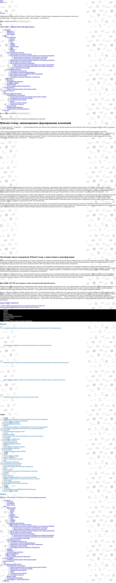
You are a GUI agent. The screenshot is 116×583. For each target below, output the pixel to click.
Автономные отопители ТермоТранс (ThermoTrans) (25, 77)
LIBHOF (12, 45)
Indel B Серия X (8, 469)
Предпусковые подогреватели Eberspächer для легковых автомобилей (34, 64)
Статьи (5, 311)
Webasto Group (17, 187)
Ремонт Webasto (11, 84)
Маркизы (9, 78)
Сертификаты (11, 32)
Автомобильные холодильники (16, 95)
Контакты (6, 110)
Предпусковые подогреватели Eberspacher (22, 63)
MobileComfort (14, 46)
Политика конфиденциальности (12, 316)
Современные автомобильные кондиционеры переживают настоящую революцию (27, 345)
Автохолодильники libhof (10, 490)
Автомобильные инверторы (15, 81)
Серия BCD (6, 437)
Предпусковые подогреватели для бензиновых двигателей (31, 57)
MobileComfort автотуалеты (11, 462)
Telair (11, 48)
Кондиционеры (11, 37)
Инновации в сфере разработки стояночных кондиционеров (20, 397)
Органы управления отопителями (20, 67)
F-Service (2, 13)
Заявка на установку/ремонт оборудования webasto (21, 89)
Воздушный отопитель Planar (18, 75)
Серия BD (6, 430)
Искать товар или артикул (7, 21)
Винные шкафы (11, 105)
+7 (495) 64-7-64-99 (14, 27)
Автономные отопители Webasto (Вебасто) (22, 72)
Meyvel (12, 40)
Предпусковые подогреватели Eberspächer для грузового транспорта (33, 66)
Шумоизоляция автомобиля (15, 107)
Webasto (12, 51)
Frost (11, 42)
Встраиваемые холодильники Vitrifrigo (21, 98)
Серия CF (6, 445)
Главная (5, 310)
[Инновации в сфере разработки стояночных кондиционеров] (9, 405)
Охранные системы (9, 434)
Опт (4, 92)
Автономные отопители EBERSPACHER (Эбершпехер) (26, 74)
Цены (5, 36)
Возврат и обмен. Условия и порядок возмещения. (17, 320)
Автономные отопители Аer (18, 71)
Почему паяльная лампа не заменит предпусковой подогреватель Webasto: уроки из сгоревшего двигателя (34, 379)
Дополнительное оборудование (12, 93)
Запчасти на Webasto (13, 83)
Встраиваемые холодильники (11, 443)
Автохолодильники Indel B (11, 455)
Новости (2, 303)
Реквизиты (10, 31)
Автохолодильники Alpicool (18, 99)
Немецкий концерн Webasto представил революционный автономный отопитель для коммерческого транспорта (36, 362)
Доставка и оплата (8, 317)
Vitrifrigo (12, 49)
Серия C (5, 452)
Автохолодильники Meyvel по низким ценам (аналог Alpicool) (28, 96)
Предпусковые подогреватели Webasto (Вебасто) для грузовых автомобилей (32, 60)
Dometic (12, 39)
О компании (7, 29)
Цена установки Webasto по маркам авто (18, 86)
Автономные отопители (14, 69)
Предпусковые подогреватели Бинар (21, 61)
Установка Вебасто (8, 87)
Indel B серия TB (8, 475)
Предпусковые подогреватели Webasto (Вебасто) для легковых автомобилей (32, 55)
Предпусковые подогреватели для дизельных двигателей (30, 58)
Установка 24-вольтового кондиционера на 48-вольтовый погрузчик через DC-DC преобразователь (32, 328)
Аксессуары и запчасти (17, 104)
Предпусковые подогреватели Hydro (20, 54)
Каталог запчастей (8, 90)
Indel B (12, 43)
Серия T (5, 433)
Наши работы (11, 34)
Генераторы (10, 80)
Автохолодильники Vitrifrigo (18, 102)
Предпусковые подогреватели (15, 52)
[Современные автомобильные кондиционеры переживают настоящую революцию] (9, 353)
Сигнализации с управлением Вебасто (18, 109)
